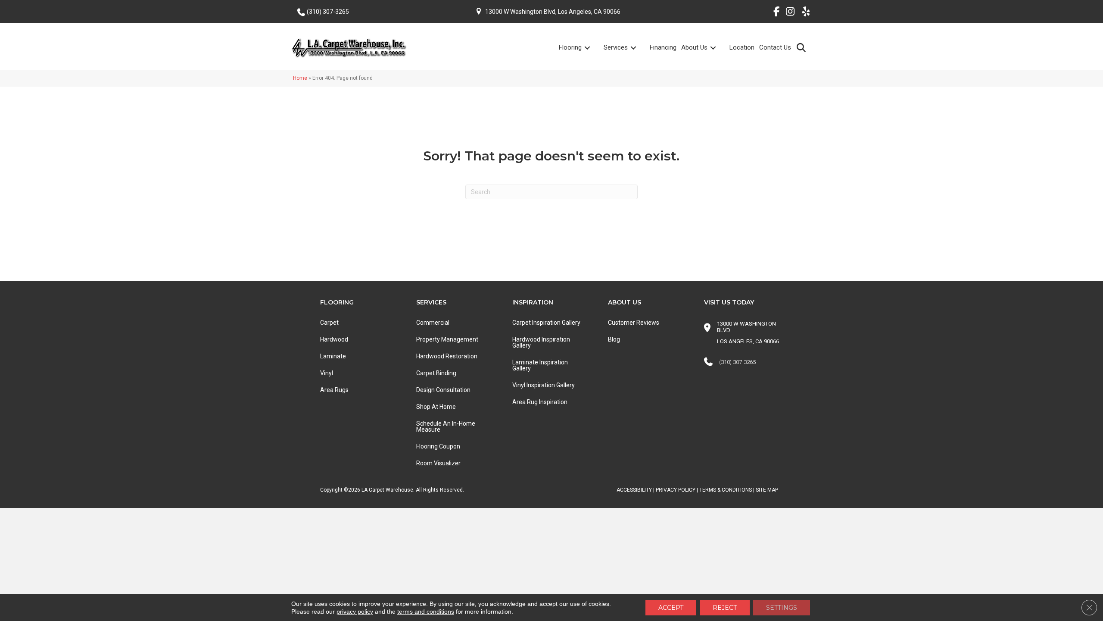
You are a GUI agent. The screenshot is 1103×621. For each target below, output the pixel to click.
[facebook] (773, 12)
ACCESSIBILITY (634, 490)
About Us (694, 47)
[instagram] (788, 12)
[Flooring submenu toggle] (592, 47)
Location (741, 47)
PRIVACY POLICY (675, 490)
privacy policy (355, 611)
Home (300, 78)
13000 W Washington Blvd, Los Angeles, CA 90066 (552, 11)
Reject (725, 608)
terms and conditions (425, 611)
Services (616, 47)
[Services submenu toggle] (638, 47)
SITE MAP (767, 490)
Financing (663, 47)
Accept (670, 608)
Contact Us (775, 47)
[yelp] (803, 12)
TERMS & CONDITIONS (725, 490)
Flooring (570, 47)
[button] (803, 47)
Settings (781, 608)
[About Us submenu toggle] (718, 47)
